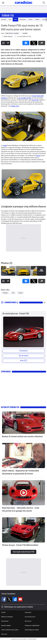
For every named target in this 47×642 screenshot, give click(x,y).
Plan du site (28, 621)
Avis (10, 19)
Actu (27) (23, 360)
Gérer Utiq (4, 634)
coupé (5, 145)
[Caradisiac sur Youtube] (20, 599)
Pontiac (5, 293)
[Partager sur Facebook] (26, 42)
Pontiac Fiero (15, 106)
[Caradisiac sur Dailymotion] (15, 599)
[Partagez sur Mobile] (42, 42)
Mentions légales (6, 625)
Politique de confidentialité (32, 625)
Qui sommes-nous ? (30, 617)
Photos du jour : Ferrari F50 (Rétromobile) (20, 545)
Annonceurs (28, 612)
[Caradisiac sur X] (9, 599)
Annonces (23, 19)
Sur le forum (23, 356)
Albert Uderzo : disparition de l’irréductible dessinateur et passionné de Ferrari (20, 472)
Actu (15, 19)
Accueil (3, 19)
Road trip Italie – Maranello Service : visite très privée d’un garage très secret (20, 509)
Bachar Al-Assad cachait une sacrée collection (22, 436)
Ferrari (38, 155)
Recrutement (4, 621)
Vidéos (37, 19)
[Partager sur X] (34, 42)
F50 (13, 293)
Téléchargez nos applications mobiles (18, 607)
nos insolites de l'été (24, 98)
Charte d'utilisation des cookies (9, 630)
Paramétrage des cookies (32, 630)
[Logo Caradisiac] (23, 4)
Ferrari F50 (8, 15)
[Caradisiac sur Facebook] (4, 599)
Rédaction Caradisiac (7, 617)
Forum (30, 19)
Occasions (23, 351)
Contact (3, 612)
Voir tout (41, 271)
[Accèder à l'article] (23, 422)
